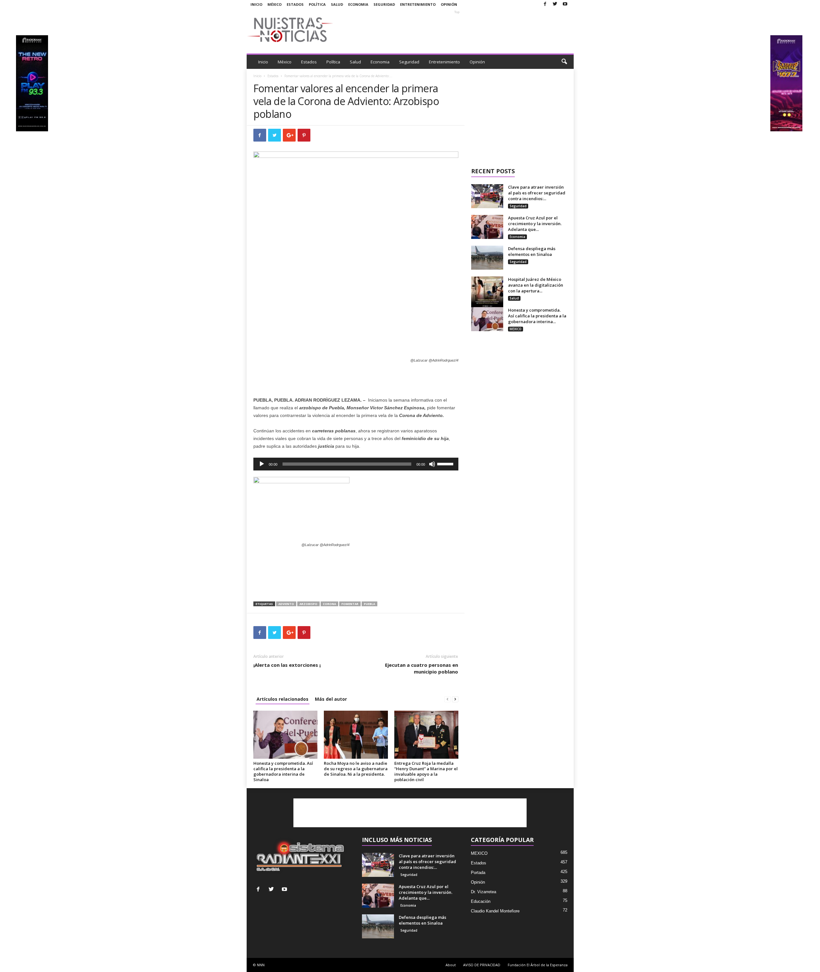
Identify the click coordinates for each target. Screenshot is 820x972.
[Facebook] (545, 4)
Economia (358, 4)
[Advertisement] (457, 29)
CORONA (329, 604)
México (274, 4)
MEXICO (515, 329)
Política (317, 4)
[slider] (446, 463)
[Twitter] (555, 4)
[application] (355, 464)
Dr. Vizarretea (483, 891)
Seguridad (384, 4)
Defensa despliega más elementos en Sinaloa (531, 251)
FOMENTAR (349, 604)
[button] (564, 62)
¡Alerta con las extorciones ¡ (287, 665)
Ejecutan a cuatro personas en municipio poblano (421, 668)
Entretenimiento (418, 4)
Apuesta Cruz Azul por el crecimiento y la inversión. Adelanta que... (535, 223)
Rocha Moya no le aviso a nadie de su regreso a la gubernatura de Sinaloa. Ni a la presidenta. (356, 768)
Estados (295, 4)
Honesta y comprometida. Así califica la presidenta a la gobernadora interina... (537, 315)
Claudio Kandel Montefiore (495, 911)
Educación (480, 901)
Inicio (256, 4)
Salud (337, 4)
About (451, 964)
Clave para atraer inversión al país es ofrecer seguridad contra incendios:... (536, 192)
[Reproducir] (261, 464)
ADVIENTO (286, 604)
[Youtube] (565, 4)
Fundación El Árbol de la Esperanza (538, 964)
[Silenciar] (432, 464)
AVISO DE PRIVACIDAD (481, 964)
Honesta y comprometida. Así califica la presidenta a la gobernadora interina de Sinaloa (283, 771)
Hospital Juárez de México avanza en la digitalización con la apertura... (535, 285)
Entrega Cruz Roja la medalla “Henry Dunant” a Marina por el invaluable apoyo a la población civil (426, 771)
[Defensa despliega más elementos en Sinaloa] (487, 258)
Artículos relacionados (282, 699)
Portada (478, 872)
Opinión (449, 4)
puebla (369, 604)
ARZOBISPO (308, 604)
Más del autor (331, 699)
